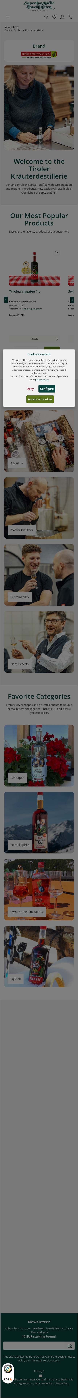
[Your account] (62, 16)
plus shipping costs (33, 308)
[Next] (72, 300)
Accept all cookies (40, 399)
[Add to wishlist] (56, 252)
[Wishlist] (54, 16)
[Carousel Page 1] (33, 147)
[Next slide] (71, 108)
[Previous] (6, 300)
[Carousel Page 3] (41, 147)
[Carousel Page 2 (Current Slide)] (37, 147)
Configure (47, 389)
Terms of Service (41, 1360)
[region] (39, 300)
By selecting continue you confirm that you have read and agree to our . (41, 1381)
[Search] (46, 16)
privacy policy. (42, 379)
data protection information (51, 1383)
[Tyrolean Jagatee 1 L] (34, 267)
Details (34, 339)
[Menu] (7, 16)
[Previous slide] (7, 108)
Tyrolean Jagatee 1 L (24, 291)
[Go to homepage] (39, 6)
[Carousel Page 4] (45, 147)
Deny (30, 389)
